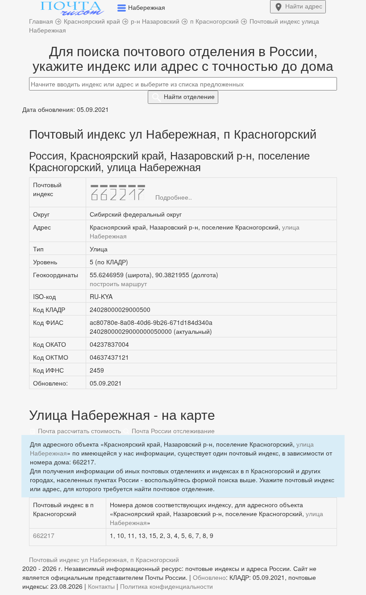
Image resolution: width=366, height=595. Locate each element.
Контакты (101, 586)
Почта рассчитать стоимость (78, 430)
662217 (43, 535)
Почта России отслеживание (172, 430)
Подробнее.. (173, 197)
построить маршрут (118, 283)
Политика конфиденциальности (166, 586)
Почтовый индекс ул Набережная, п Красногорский (104, 559)
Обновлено (209, 577)
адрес (303, 5)
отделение (189, 96)
